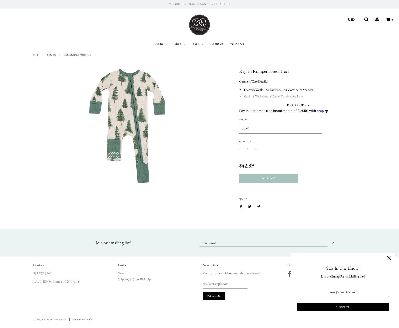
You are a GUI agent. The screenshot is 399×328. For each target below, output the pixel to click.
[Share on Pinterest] (259, 206)
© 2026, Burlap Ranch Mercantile (49, 319)
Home (159, 44)
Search (122, 273)
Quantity (245, 141)
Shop (178, 44)
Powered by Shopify (82, 319)
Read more (297, 105)
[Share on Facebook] (242, 206)
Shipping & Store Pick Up (134, 279)
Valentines (237, 44)
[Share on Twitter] (250, 206)
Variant (244, 119)
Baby (196, 44)
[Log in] (377, 19)
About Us (217, 44)
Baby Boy (51, 54)
